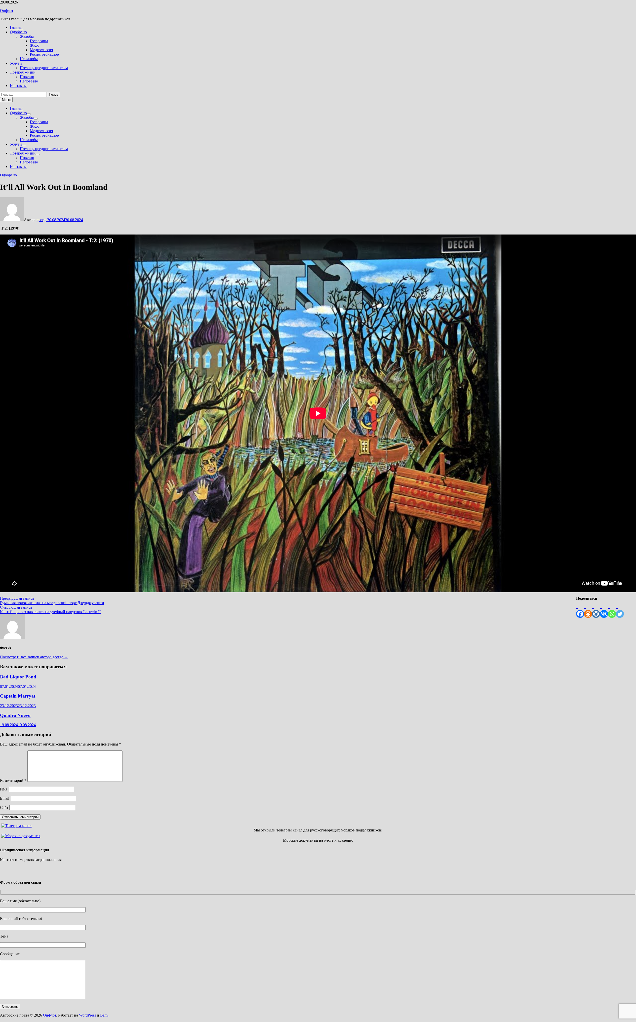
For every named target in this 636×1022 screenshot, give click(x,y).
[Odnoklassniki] (588, 609)
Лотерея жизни (23, 72)
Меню (6, 100)
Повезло (27, 77)
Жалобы (27, 36)
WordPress (87, 1015)
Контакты (18, 85)
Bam (104, 1015)
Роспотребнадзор (44, 54)
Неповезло (29, 81)
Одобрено (18, 32)
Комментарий (13, 780)
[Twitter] (620, 609)
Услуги (16, 63)
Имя (3, 789)
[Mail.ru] (596, 609)
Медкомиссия (41, 50)
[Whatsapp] (612, 609)
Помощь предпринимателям (44, 68)
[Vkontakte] (604, 609)
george (42, 220)
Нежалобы (29, 59)
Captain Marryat (17, 696)
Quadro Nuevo (15, 715)
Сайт (4, 807)
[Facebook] (580, 609)
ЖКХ (34, 45)
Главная (16, 27)
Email (4, 798)
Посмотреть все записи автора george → (34, 657)
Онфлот (6, 10)
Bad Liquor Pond (18, 676)
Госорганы (39, 41)
